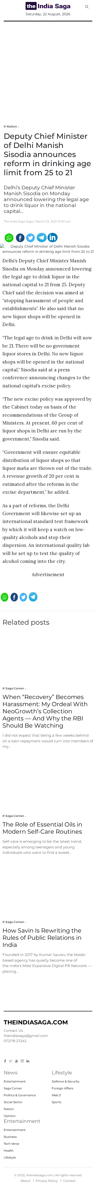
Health (9, 1150)
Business (10, 1137)
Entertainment (15, 1081)
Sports (56, 1102)
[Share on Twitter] (31, 237)
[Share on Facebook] (20, 237)
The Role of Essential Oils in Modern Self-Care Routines (42, 828)
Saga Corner (13, 1088)
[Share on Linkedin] (53, 237)
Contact (69, 1181)
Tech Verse (11, 1143)
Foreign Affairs (62, 1088)
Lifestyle (10, 1157)
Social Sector (13, 1102)
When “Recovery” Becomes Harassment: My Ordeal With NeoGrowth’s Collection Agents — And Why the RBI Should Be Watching (45, 711)
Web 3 (56, 1095)
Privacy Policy (47, 1181)
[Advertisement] (48, 70)
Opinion (10, 1116)
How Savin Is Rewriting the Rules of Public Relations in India (41, 937)
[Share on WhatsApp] (9, 237)
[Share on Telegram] (42, 237)
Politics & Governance (20, 1095)
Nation (9, 1109)
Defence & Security (66, 1081)
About (25, 1181)
